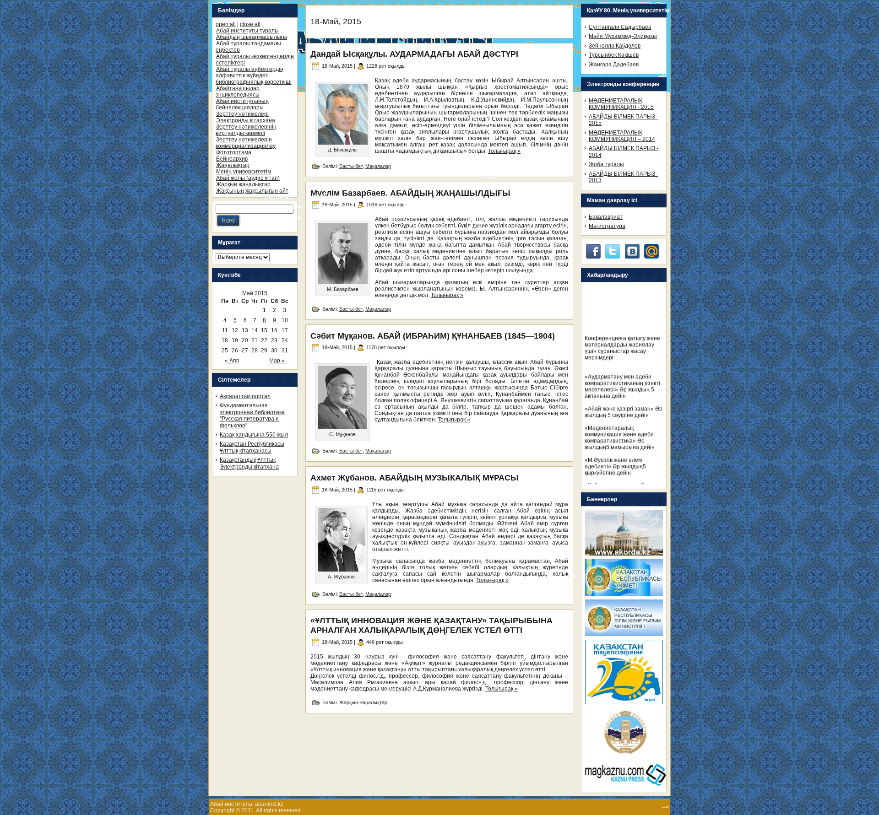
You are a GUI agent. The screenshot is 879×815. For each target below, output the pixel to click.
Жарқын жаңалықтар (243, 184)
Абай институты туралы (247, 30)
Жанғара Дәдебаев (614, 64)
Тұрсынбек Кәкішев (614, 55)
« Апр (232, 360)
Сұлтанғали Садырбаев (620, 27)
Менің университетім (243, 171)
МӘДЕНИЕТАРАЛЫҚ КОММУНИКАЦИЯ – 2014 (622, 136)
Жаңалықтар (233, 165)
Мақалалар (378, 166)
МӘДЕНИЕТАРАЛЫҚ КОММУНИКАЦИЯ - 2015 (621, 103)
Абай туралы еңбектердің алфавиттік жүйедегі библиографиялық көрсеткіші (254, 75)
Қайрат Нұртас (321, 810)
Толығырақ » (504, 151)
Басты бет (351, 166)
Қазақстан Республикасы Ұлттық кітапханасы (252, 447)
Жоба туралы (606, 164)
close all (250, 24)
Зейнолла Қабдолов (614, 46)
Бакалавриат (606, 217)
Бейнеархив (232, 159)
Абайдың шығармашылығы (251, 37)
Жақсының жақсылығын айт (252, 191)
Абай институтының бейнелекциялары (242, 104)
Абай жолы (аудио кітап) (248, 178)
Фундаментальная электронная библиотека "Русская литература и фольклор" (252, 415)
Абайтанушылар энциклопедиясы (238, 91)
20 (245, 340)
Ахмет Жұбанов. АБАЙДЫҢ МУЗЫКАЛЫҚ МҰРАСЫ (414, 477)
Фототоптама (233, 152)
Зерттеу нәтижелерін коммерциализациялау (246, 142)
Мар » (277, 360)
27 (245, 350)
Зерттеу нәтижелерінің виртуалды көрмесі (246, 130)
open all (226, 24)
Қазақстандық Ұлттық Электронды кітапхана (249, 463)
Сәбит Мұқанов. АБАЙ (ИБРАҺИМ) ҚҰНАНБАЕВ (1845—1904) (432, 335)
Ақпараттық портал (245, 396)
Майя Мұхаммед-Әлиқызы (623, 36)
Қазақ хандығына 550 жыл (254, 435)
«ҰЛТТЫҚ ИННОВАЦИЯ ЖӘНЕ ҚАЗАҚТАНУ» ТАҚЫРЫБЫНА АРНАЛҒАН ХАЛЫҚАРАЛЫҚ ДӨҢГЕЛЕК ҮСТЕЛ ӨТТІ (431, 625)
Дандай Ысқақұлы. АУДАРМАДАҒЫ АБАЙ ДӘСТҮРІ (414, 54)
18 (225, 340)
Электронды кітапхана (245, 120)
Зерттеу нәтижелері (242, 114)
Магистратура (607, 226)
